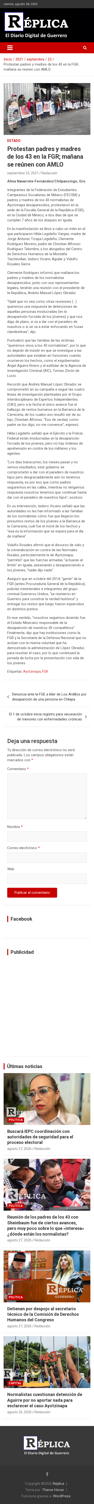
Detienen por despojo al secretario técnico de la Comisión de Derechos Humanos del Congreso (43, 1314)
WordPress (62, 1496)
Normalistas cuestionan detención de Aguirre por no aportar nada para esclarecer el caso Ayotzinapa (44, 1400)
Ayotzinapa (32, 671)
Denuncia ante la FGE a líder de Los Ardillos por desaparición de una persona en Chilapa (49, 696)
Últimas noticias (24, 1066)
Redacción (49, 173)
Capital (15, 1383)
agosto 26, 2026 (19, 1412)
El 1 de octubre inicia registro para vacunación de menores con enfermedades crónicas (45, 716)
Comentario (18, 769)
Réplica (58, 1483)
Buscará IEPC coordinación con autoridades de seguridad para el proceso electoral (40, 1137)
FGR (45, 671)
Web (10, 869)
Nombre (15, 827)
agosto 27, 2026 (19, 1149)
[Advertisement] (47, 1005)
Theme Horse (53, 1490)
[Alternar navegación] (10, 47)
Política (16, 1120)
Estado (13, 141)
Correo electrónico (23, 848)
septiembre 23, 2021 (23, 173)
